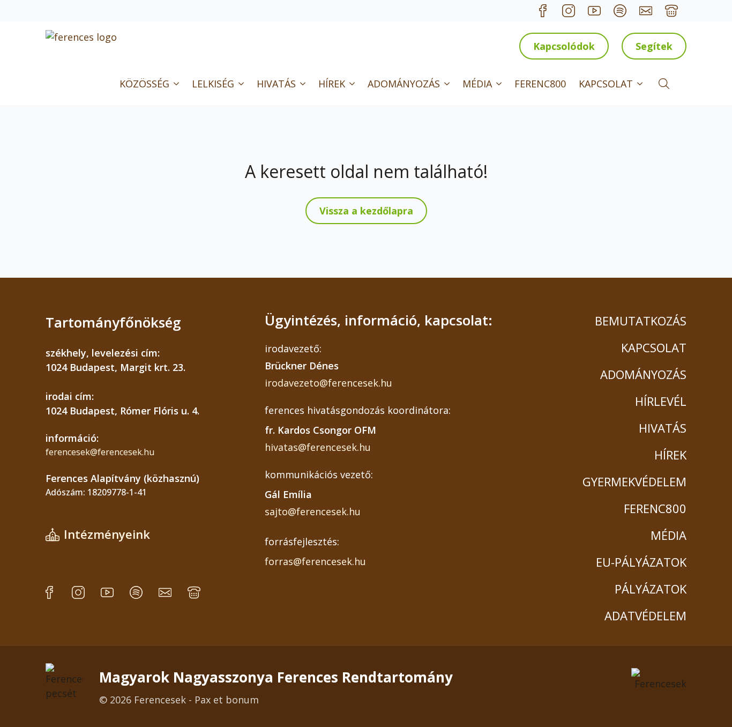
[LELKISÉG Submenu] (242, 84)
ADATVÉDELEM (645, 615)
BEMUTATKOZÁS (640, 321)
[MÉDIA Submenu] (500, 84)
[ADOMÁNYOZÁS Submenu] (448, 84)
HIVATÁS (276, 83)
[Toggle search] (664, 83)
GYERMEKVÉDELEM (634, 481)
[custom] (543, 10)
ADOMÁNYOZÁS (404, 83)
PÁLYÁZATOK (650, 589)
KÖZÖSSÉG (144, 83)
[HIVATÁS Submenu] (304, 84)
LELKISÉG (213, 83)
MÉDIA (477, 83)
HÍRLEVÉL (660, 401)
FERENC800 (540, 83)
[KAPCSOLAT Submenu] (641, 84)
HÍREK (331, 83)
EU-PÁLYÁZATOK (641, 562)
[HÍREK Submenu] (353, 84)
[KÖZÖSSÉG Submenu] (177, 84)
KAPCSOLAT (606, 83)
